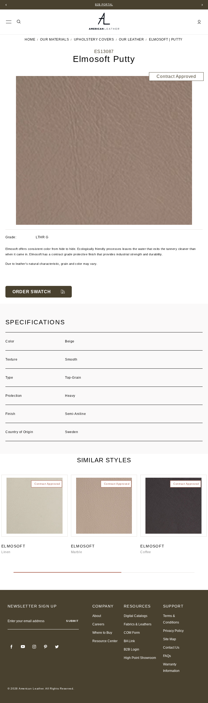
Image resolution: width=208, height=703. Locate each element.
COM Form (132, 633)
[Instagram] (34, 647)
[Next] (202, 5)
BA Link (129, 641)
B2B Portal (104, 4)
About (96, 616)
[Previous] (6, 5)
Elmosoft (13, 546)
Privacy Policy (173, 631)
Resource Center (105, 641)
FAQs (167, 656)
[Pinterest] (45, 647)
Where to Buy (102, 633)
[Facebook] (11, 647)
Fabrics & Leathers (137, 624)
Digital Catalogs (135, 616)
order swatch (31, 291)
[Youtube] (23, 647)
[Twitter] (57, 647)
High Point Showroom (140, 658)
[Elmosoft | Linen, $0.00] (34, 506)
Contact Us (171, 647)
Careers (98, 624)
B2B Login (131, 649)
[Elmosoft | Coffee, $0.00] (173, 506)
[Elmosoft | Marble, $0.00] (104, 506)
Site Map (169, 639)
